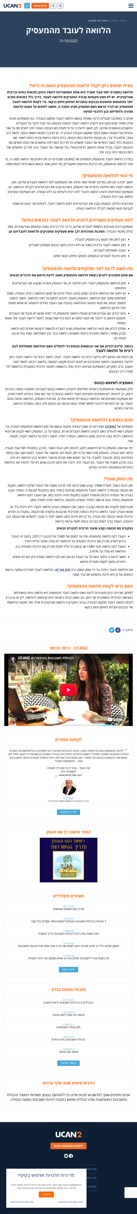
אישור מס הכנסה (68, 1051)
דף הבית (123, 21)
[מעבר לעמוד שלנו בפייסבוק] (71, 1156)
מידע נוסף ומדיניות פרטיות (70, 1202)
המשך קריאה (68, 1063)
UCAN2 (110, 426)
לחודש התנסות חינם (68, 1146)
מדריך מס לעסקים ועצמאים (68, 909)
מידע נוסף (68, 969)
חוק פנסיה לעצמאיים (68, 1027)
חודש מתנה (40, 5)
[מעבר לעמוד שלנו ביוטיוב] (66, 1156)
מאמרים (114, 21)
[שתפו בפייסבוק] (118, 630)
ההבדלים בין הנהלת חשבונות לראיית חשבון (68, 1002)
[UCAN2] (12, 6)
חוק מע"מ (63, 569)
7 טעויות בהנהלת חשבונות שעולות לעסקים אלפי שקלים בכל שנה (68, 921)
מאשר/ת (46, 1194)
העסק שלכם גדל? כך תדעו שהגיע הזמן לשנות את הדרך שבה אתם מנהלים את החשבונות (68, 945)
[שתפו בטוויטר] (111, 630)
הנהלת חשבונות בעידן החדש (68, 1039)
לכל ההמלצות (68, 812)
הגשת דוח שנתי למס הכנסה (68, 1014)
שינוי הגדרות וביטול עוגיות (21, 1202)
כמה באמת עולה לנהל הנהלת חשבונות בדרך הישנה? (68, 933)
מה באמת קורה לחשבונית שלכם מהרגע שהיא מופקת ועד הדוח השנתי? (68, 958)
